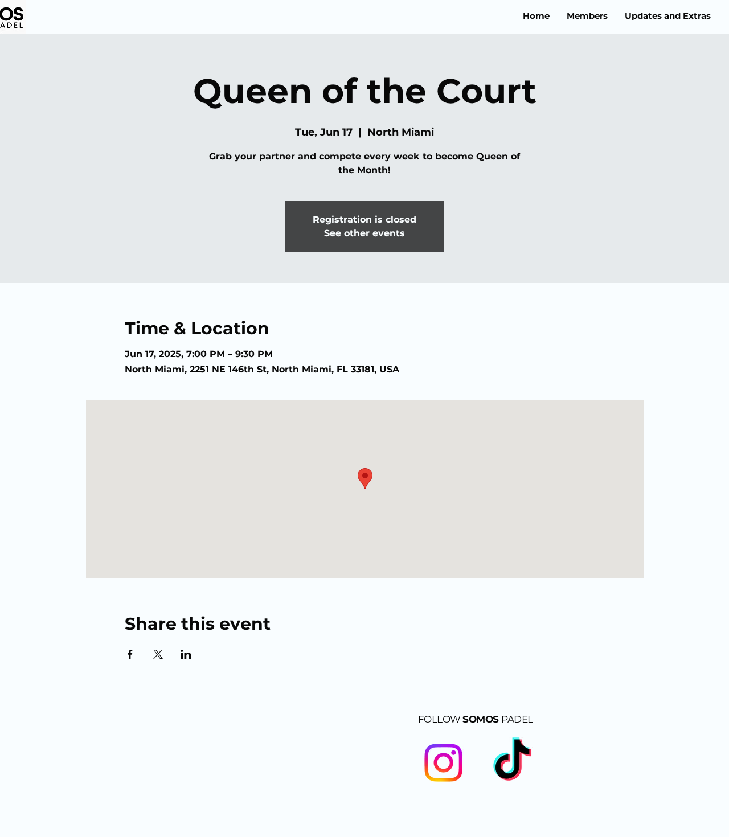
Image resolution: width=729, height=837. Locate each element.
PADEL (517, 719)
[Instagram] (443, 762)
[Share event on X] (158, 654)
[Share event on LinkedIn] (186, 654)
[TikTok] (512, 762)
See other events (364, 233)
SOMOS (459, 719)
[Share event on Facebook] (130, 654)
